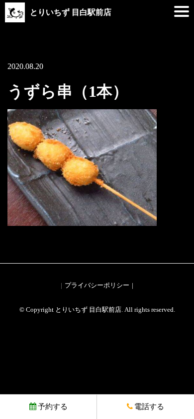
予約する (53, 407)
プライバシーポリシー (97, 285)
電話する (149, 407)
